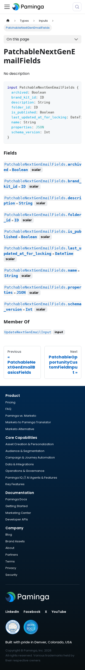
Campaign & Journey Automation (30, 457)
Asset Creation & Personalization (29, 444)
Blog (8, 534)
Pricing (10, 402)
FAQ (8, 409)
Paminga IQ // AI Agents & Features (31, 477)
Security (11, 575)
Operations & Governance (24, 471)
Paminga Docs (16, 499)
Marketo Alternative (19, 429)
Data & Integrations (19, 464)
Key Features (14, 484)
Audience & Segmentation (24, 451)
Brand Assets (15, 541)
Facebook (32, 611)
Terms (10, 561)
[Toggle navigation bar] (7, 6)
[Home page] (8, 20)
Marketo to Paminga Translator (28, 422)
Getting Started (16, 506)
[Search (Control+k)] (77, 6)
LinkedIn (12, 611)
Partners (11, 554)
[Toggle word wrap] (67, 87)
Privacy (10, 568)
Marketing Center (18, 513)
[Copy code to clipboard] (76, 87)
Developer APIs (16, 519)
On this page (18, 39)
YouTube (59, 611)
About (9, 548)
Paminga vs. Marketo (20, 416)
